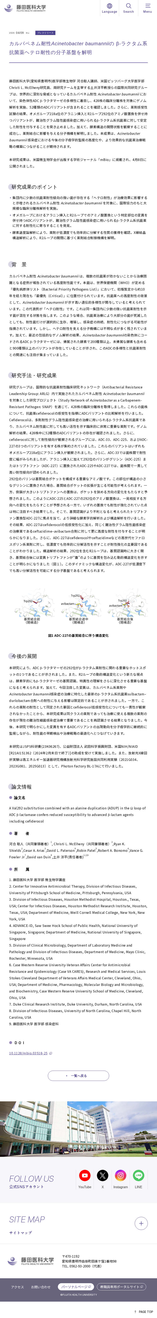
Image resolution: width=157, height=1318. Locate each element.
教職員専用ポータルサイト (120, 1286)
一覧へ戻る (79, 1075)
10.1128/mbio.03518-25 (28, 1053)
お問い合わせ (41, 1286)
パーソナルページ (74, 1286)
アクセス (17, 1286)
